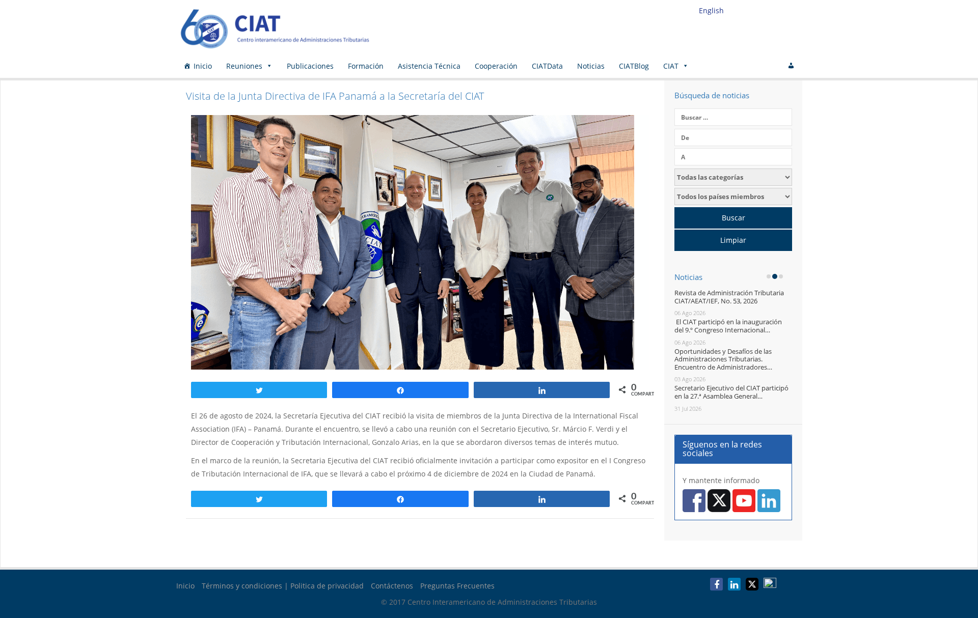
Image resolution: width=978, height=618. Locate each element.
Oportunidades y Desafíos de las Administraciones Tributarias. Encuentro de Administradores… (723, 359)
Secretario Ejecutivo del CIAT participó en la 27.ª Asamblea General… (731, 392)
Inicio (203, 66)
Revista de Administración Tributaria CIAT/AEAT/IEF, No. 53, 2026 (729, 296)
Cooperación (496, 66)
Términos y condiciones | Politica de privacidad (283, 586)
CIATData (547, 66)
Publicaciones (310, 66)
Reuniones (244, 66)
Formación (366, 66)
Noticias (591, 66)
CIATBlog (634, 66)
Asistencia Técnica (429, 66)
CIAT (670, 66)
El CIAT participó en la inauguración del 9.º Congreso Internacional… (728, 325)
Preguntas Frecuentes (457, 586)
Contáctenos (392, 586)
